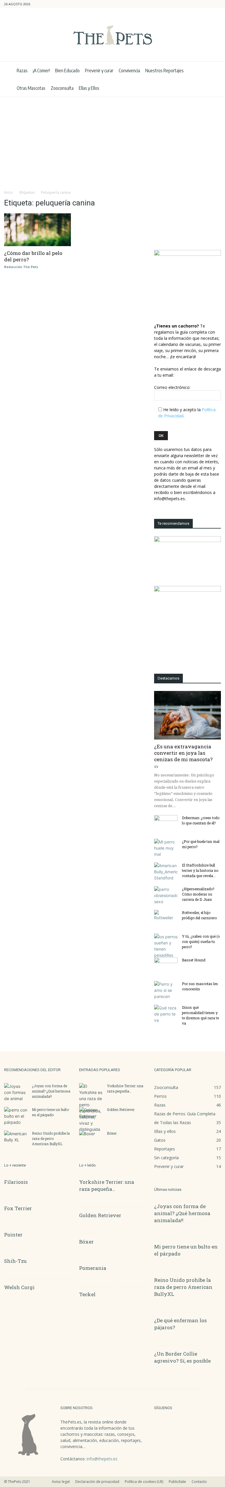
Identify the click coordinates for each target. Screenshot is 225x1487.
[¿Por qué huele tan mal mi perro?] (166, 848)
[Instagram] (206, 4)
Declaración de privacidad (97, 1481)
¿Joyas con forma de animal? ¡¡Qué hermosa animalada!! (51, 1091)
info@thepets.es (102, 1459)
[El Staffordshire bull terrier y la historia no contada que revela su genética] (166, 871)
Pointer (13, 1234)
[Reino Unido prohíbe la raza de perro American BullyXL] (16, 1139)
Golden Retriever (120, 1109)
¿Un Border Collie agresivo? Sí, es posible (182, 1357)
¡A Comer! (41, 70)
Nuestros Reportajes (164, 70)
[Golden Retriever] (91, 1115)
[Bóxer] (91, 1139)
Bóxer (112, 1133)
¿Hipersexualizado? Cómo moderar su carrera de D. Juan (198, 894)
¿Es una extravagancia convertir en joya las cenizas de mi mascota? (183, 753)
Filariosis (16, 1182)
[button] (188, 4)
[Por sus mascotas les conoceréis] (166, 990)
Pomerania (92, 1268)
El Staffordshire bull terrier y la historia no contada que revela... (200, 870)
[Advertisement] (112, 141)
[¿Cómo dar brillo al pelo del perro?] (37, 229)
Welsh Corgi (19, 1287)
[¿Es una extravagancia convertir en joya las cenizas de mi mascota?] (187, 715)
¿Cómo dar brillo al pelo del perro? (33, 256)
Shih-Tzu (15, 1261)
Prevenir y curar (99, 70)
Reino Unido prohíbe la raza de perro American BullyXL (51, 1138)
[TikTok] (216, 4)
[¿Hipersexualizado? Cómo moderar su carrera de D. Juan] (166, 895)
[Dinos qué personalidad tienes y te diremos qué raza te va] (166, 1014)
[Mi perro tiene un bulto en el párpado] (16, 1116)
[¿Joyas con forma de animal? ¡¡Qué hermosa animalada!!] (16, 1092)
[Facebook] (197, 4)
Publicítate (177, 1481)
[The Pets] (112, 35)
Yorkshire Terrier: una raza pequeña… (106, 1185)
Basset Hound (193, 960)
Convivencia (129, 70)
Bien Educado (67, 70)
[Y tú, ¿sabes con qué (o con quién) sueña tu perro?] (166, 946)
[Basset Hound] (166, 965)
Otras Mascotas (31, 88)
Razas (22, 70)
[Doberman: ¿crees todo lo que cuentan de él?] (166, 823)
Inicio (8, 192)
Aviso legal (61, 1481)
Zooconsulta (62, 88)
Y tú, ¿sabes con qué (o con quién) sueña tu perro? (201, 941)
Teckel (87, 1294)
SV (156, 766)
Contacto (199, 1481)
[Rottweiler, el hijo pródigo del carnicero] (166, 918)
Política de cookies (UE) (144, 1481)
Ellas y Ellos (89, 88)
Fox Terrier (18, 1208)
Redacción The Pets (21, 267)
